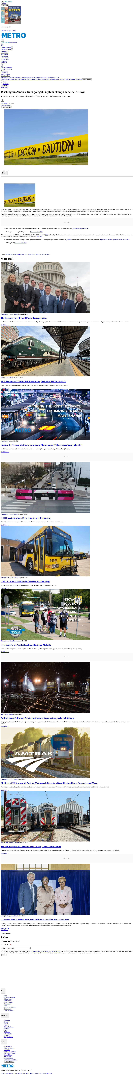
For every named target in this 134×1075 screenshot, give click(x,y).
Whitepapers (42, 77)
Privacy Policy (65, 79)
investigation (19, 254)
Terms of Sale (21, 1073)
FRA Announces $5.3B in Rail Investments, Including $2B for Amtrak (33, 381)
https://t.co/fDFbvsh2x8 (106, 239)
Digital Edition (11, 30)
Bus (2, 44)
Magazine (3, 77)
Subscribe (3, 30)
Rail (2, 64)
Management (4, 51)
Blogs (11, 77)
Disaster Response (6, 47)
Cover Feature (8, 1)
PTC (27, 254)
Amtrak (7, 254)
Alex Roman (14, 314)
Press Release (50, 79)
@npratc (68, 239)
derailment (12, 254)
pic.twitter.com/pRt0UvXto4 (81, 228)
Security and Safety (6, 67)
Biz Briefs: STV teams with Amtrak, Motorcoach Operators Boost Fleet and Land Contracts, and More (49, 783)
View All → (4, 930)
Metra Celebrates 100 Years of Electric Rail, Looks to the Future (31, 846)
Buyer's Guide (55, 77)
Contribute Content (40, 79)
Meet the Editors (12, 79)
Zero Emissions (5, 74)
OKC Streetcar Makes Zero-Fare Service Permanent (26, 518)
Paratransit (4, 61)
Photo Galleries (21, 77)
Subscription (4, 79)
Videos (15, 77)
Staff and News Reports (12, 842)
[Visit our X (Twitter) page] (5, 937)
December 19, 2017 (20, 243)
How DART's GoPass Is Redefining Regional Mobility (26, 645)
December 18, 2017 (36, 232)
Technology (4, 71)
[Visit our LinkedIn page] (3, 937)
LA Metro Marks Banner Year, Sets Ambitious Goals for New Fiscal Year (35, 919)
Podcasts (28, 77)
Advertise (20, 79)
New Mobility (5, 58)
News (13, 1)
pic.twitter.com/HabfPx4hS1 (121, 239)
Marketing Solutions (29, 79)
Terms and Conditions (75, 79)
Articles (17, 1)
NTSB (24, 254)
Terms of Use (13, 1073)
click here (39, 236)
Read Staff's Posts (6, 105)
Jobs (32, 77)
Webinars (36, 77)
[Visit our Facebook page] (2, 937)
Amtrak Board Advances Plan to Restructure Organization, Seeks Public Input (37, 718)
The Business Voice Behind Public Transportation (24, 318)
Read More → (5, 325)
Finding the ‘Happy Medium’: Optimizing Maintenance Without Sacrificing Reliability (41, 445)
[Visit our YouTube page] (7, 937)
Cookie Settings (86, 79)
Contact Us (57, 79)
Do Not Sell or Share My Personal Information (38, 1073)
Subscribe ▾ (4, 5)
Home (2, 87)
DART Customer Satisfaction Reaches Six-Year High (25, 581)
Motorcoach (4, 54)
